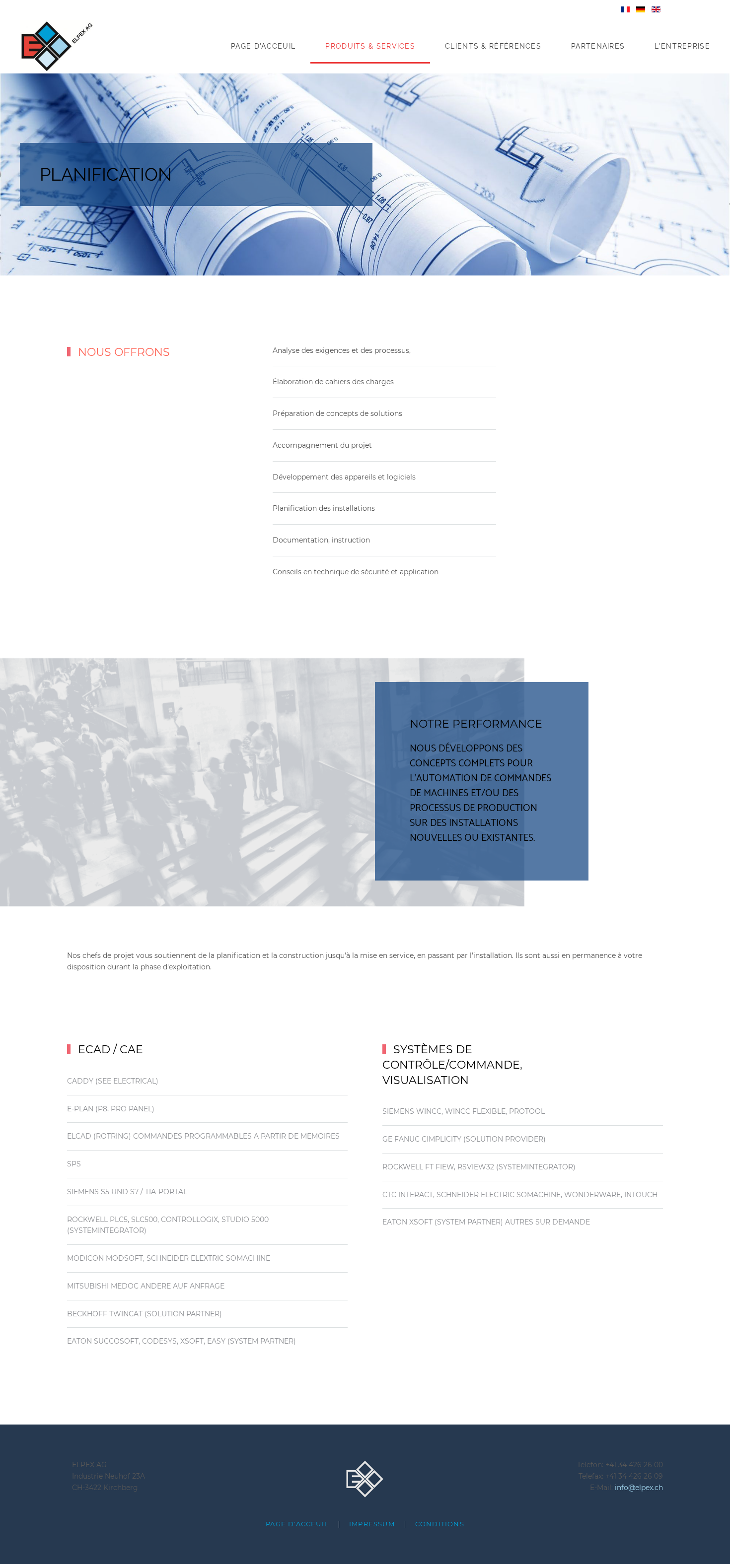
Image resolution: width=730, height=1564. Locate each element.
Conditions (439, 1524)
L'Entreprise (682, 46)
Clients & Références (493, 46)
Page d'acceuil (263, 46)
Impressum (372, 1524)
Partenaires (598, 46)
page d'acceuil (297, 1524)
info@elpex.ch (639, 1487)
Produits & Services (370, 46)
